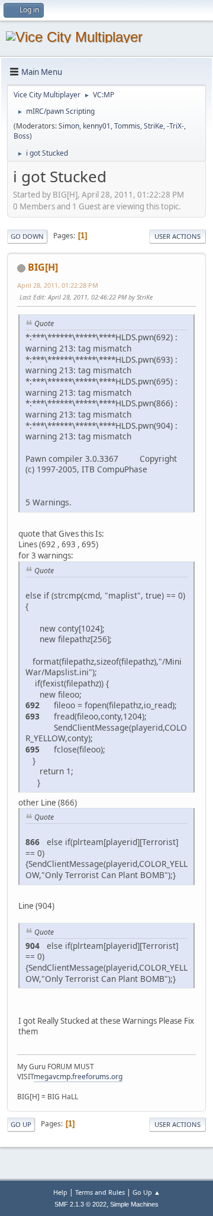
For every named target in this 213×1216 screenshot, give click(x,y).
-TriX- (175, 126)
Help (60, 1192)
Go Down (27, 236)
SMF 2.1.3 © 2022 (80, 1204)
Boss (22, 136)
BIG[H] (43, 267)
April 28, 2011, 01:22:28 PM (57, 285)
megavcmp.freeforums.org (78, 1077)
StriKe (153, 126)
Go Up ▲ (146, 1192)
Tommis (127, 126)
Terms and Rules (100, 1192)
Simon (69, 126)
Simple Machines (134, 1204)
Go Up (21, 1124)
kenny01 (97, 126)
